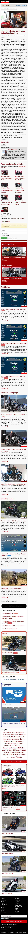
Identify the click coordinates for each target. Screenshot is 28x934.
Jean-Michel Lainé (6, 36)
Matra (15, 748)
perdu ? (14, 238)
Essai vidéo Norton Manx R (10, 629)
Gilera (9, 739)
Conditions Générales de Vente (8, 926)
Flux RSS (17, 911)
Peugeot (23, 750)
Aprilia (8, 732)
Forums (2, 910)
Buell (16, 734)
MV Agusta (9, 750)
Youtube (6, 680)
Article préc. (4, 8)
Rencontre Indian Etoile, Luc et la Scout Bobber (20, 202)
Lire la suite (4, 321)
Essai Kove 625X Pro (8, 613)
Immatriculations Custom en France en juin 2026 (13, 309)
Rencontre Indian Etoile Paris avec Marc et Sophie (7, 190)
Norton (18, 750)
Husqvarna (8, 743)
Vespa (23, 754)
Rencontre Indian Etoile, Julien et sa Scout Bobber (19, 178)
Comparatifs (6, 765)
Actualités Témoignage (9, 392)
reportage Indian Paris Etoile (18, 218)
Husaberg (20, 741)
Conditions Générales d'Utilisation (9, 924)
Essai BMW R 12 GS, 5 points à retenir (11, 588)
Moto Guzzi (15, 739)
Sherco (22, 752)
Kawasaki (7, 745)
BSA (12, 734)
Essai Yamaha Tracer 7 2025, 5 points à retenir (13, 521)
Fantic (4, 739)
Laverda (5, 748)
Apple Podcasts (18, 905)
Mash (10, 748)
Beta (17, 732)
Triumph (15, 754)
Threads (17, 901)
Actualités (3, 900)
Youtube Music (18, 906)
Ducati (13, 736)
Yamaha (18, 757)
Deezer (16, 909)
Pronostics (3, 912)
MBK (19, 748)
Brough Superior (6, 734)
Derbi (8, 737)
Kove (13, 746)
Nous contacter (4, 929)
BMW (22, 732)
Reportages (6, 684)
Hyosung (15, 743)
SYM (10, 754)
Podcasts (3, 907)
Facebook (13, 680)
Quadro (17, 752)
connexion (18, 5)
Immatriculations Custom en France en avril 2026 (13, 343)
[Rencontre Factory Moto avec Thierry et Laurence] (14, 272)
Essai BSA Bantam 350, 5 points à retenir (13, 626)
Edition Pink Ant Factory (6, 927)
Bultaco (20, 734)
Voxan (13, 757)
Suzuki (5, 754)
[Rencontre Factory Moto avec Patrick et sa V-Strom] (14, 251)
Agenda (3, 909)
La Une (2, 898)
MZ (14, 750)
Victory (8, 757)
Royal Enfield (20, 737)
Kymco (21, 746)
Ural (20, 754)
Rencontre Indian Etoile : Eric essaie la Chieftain (6, 178)
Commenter (14, 8)
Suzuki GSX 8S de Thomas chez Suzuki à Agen (13, 484)
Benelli (13, 732)
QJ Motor (12, 752)
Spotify (16, 908)
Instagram (21, 680)
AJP (4, 732)
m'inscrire (10, 238)
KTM (16, 745)
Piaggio (6, 752)
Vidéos (2, 906)
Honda (14, 741)
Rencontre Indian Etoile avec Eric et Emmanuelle (19, 190)
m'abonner (24, 5)
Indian (3, 144)
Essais (4, 633)
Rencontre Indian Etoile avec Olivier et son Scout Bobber (6, 202)
